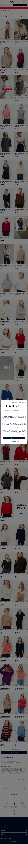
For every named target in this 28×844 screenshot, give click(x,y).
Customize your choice (13, 441)
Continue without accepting (19, 402)
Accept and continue (14, 438)
